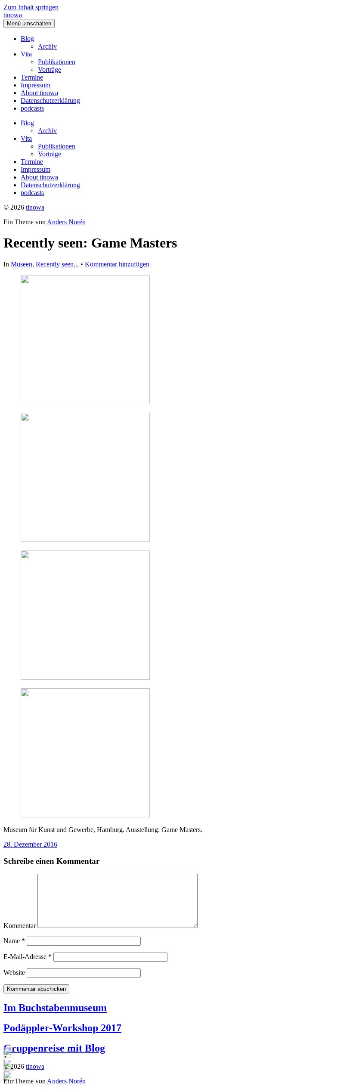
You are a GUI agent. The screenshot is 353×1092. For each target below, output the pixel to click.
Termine (32, 77)
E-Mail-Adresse (27, 956)
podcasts (32, 108)
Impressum (35, 85)
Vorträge (49, 69)
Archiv (47, 46)
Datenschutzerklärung (50, 100)
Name (14, 940)
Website (14, 972)
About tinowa (39, 92)
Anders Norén (66, 222)
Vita (26, 54)
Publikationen (56, 61)
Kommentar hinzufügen (117, 264)
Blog (27, 38)
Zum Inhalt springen (31, 7)
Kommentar (19, 925)
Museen (21, 264)
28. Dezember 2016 (30, 844)
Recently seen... (57, 264)
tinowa (12, 15)
